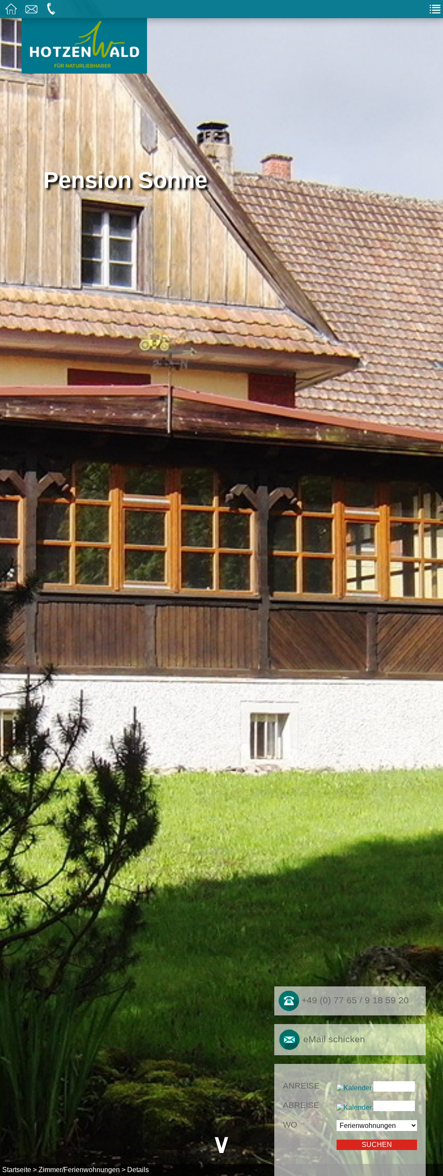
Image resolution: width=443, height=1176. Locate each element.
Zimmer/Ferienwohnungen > (82, 1169)
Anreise (301, 1085)
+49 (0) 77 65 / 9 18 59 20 (354, 1000)
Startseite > (19, 1169)
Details (138, 1169)
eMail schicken (333, 1039)
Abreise (301, 1105)
